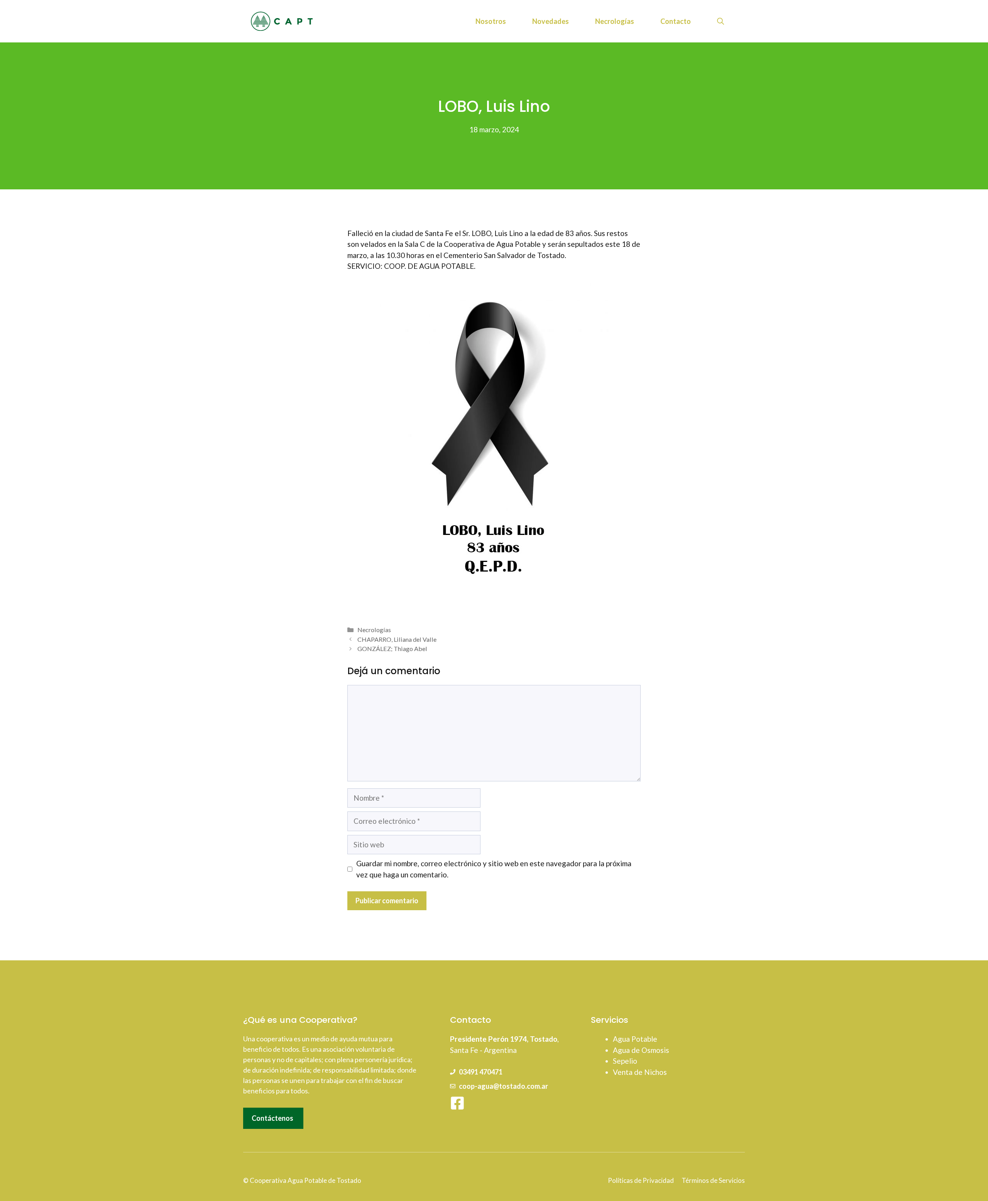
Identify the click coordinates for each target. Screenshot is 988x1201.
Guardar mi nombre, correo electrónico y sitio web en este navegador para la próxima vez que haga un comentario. (493, 869)
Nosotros (490, 21)
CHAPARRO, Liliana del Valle (396, 639)
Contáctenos (272, 1118)
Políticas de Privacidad (641, 1180)
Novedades (550, 21)
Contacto (675, 21)
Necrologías (614, 21)
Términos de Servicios (713, 1180)
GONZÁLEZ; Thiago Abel (392, 648)
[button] (720, 21)
